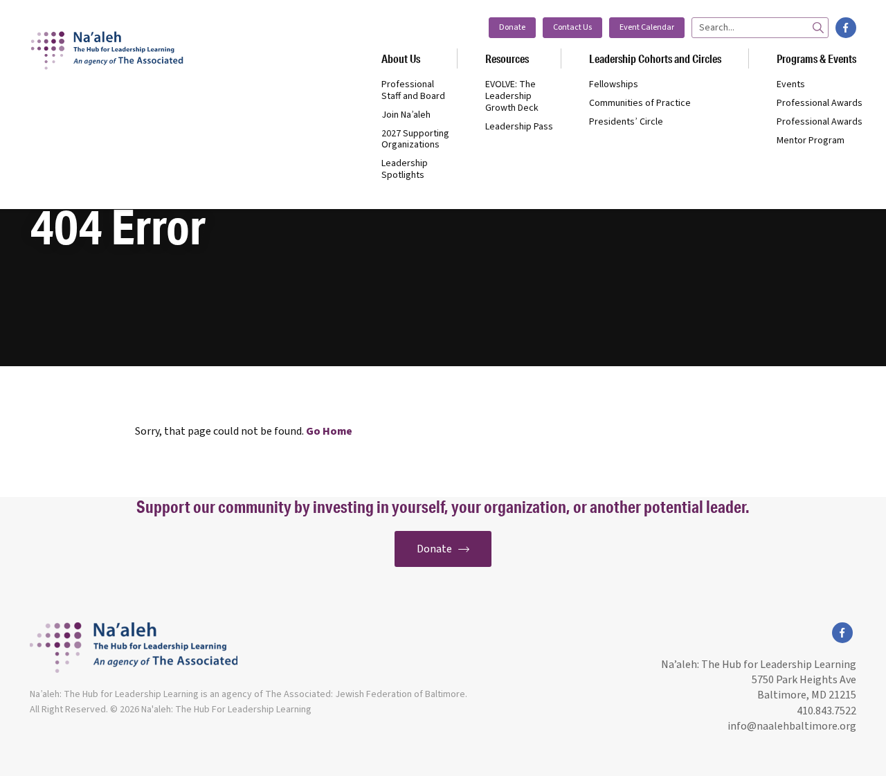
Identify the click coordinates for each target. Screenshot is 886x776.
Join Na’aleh (406, 115)
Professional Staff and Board (413, 90)
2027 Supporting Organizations (415, 139)
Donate (512, 27)
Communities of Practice (640, 103)
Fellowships (613, 84)
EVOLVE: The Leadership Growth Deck (512, 96)
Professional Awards (819, 103)
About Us (400, 58)
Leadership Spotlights (404, 169)
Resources (507, 58)
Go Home (329, 431)
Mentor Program (810, 140)
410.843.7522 (826, 711)
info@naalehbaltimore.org (790, 726)
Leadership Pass (519, 127)
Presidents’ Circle (626, 122)
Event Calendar (647, 27)
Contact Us (572, 27)
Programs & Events (816, 58)
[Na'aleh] (113, 50)
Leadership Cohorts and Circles (655, 58)
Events (791, 84)
